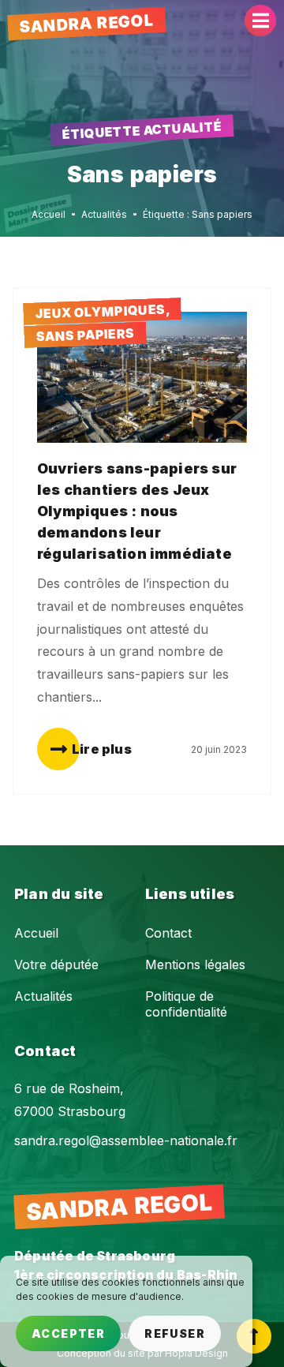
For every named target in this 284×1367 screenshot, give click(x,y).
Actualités (43, 996)
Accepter (68, 1333)
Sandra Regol (86, 23)
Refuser (174, 1333)
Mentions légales (195, 964)
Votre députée (56, 964)
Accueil (36, 933)
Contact (168, 933)
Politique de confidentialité (186, 1004)
